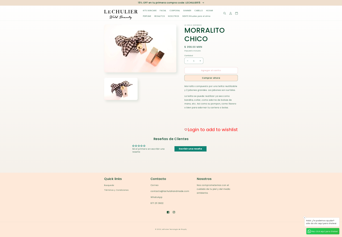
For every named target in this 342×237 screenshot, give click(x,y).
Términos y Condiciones (116, 190)
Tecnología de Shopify (178, 229)
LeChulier (166, 229)
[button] (225, 13)
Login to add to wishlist (213, 130)
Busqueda (109, 185)
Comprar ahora (211, 78)
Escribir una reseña (190, 148)
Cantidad (188, 55)
